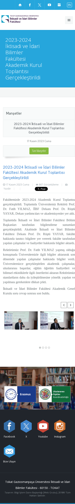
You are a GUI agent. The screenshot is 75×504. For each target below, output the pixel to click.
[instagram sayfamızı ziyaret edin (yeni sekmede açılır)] (59, 5)
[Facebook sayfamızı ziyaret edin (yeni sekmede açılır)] (30, 5)
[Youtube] (43, 426)
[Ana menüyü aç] (69, 20)
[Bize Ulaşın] (9, 451)
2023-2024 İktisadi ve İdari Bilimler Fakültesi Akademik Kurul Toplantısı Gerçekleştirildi (39, 128)
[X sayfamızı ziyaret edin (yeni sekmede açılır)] (39, 5)
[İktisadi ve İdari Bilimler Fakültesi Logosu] (27, 19)
